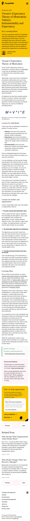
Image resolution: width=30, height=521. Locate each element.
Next (23, 425)
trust (12, 255)
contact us (20, 375)
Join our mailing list (9, 414)
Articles (4, 495)
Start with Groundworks (11, 409)
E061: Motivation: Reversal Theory (15, 353)
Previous (7, 425)
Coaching (4, 501)
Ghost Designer (18, 516)
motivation (24, 69)
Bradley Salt (15, 518)
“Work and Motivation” (17, 368)
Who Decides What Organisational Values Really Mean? (15, 438)
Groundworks (6, 497)
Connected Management (9, 499)
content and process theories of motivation (14, 276)
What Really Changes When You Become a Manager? (14, 461)
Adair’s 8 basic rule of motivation (11, 285)
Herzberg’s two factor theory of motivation (14, 282)
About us (4, 504)
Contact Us (5, 506)
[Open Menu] (27, 3)
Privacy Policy (6, 508)
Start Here (7, 417)
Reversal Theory (15, 287)
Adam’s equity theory (19, 280)
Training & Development (8, 492)
